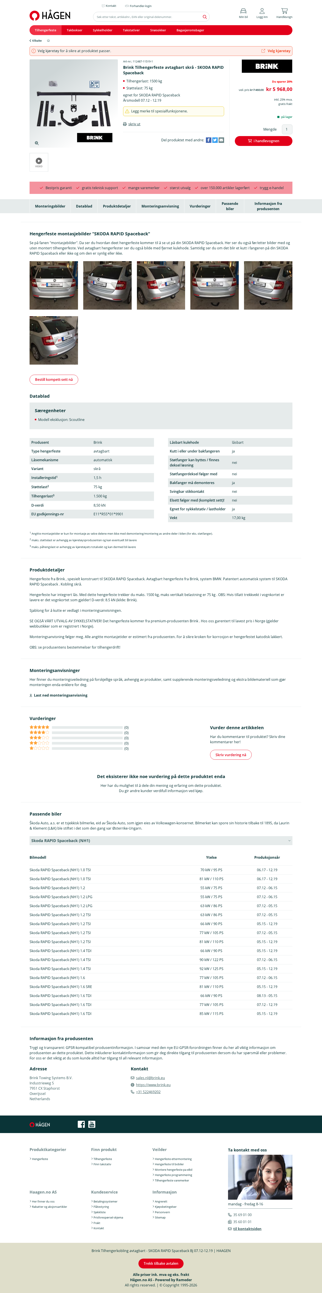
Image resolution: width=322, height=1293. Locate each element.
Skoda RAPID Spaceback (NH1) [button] (60, 840)
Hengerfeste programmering (173, 1175)
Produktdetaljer (117, 206)
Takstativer (131, 30)
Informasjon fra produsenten (268, 206)
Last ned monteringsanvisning (60, 695)
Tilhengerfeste (45, 30)
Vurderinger (200, 206)
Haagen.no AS (43, 1192)
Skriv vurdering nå (231, 754)
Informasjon (164, 1192)
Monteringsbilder (50, 206)
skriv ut (134, 124)
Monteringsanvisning (160, 206)
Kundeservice (104, 1192)
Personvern (162, 1212)
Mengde (270, 129)
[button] (262, 12)
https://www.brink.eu (153, 1084)
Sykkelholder (102, 30)
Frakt (97, 1223)
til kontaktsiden (247, 1228)
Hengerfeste (40, 1159)
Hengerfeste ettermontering (173, 1159)
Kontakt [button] (111, 6)
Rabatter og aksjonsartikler (49, 1207)
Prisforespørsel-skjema (108, 1217)
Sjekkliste (100, 1212)
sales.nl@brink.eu (150, 1077)
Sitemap (160, 1217)
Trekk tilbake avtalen (161, 1263)
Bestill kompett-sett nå (54, 379)
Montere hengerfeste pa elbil (173, 1170)
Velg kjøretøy (278, 50)
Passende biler (230, 206)
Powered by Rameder (173, 1279)
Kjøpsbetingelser (166, 1207)
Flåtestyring (101, 1207)
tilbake (37, 41)
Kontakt (99, 1228)
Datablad (84, 206)
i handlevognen (266, 140)
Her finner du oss (43, 1201)
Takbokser (74, 30)
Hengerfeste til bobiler (169, 1164)
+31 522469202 (148, 1091)
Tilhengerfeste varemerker (172, 1180)
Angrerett (161, 1201)
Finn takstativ (102, 1164)
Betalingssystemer (105, 1201)
